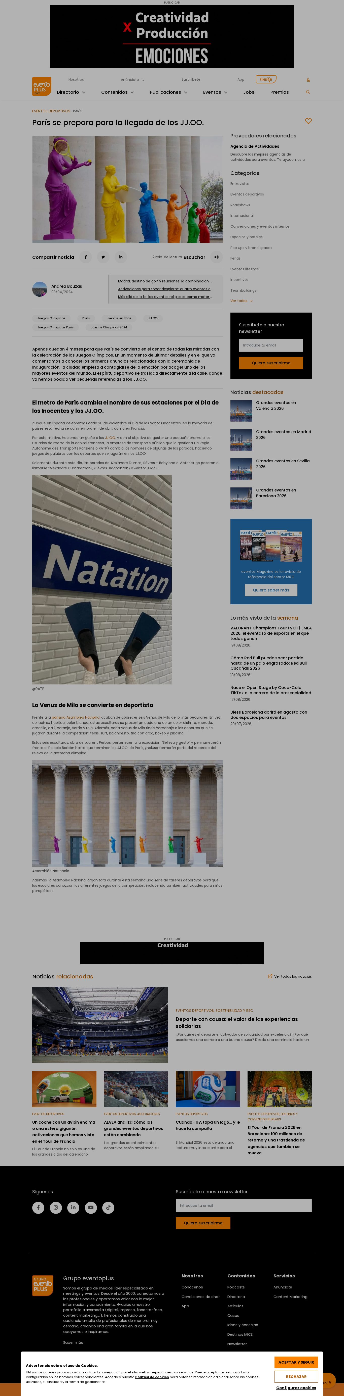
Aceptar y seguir (296, 1362)
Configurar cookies (296, 1387)
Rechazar (296, 1376)
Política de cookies (152, 1377)
